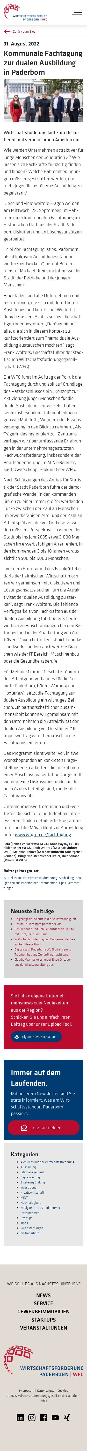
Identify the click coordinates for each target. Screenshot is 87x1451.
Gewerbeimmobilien (43, 1311)
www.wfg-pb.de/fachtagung (43, 835)
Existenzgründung (33, 1182)
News (43, 1295)
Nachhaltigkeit (31, 1202)
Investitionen (29, 1187)
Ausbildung (66, 877)
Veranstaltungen (32, 1228)
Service (43, 1303)
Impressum (26, 1390)
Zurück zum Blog (24, 31)
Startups (26, 1218)
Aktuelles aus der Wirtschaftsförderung (30, 877)
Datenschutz (45, 1390)
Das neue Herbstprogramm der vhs (37, 924)
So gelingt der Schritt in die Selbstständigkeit (45, 919)
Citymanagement (32, 1172)
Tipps (62, 883)
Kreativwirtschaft (32, 1192)
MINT (24, 1197)
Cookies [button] (63, 1390)
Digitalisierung (30, 1177)
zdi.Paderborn (30, 1233)
